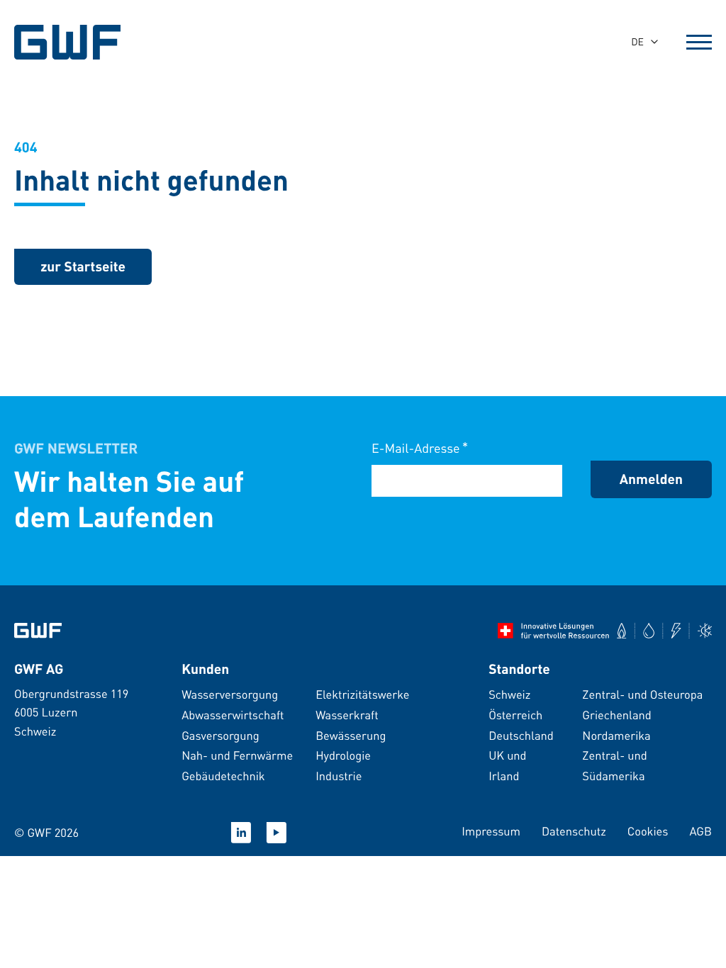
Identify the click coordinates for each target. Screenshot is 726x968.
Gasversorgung (220, 735)
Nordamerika (616, 735)
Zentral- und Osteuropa (642, 694)
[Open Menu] (699, 42)
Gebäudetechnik (223, 775)
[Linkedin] (241, 832)
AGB (700, 830)
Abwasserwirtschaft (233, 714)
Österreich (515, 714)
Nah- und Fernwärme (237, 755)
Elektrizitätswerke (362, 694)
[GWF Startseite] (78, 42)
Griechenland (616, 714)
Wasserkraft (347, 714)
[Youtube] (276, 832)
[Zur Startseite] (38, 630)
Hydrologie (343, 755)
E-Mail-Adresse (420, 447)
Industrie (338, 775)
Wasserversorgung (230, 694)
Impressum (491, 830)
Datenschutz (574, 830)
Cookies (648, 830)
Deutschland (521, 735)
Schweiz (509, 694)
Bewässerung (350, 735)
